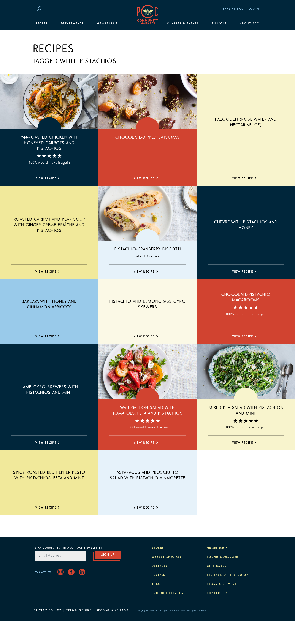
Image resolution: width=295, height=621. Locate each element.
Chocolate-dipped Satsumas (147, 137)
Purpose (219, 23)
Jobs (156, 584)
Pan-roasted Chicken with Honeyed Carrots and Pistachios (49, 143)
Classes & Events (183, 23)
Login (253, 9)
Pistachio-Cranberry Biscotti (147, 249)
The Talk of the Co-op (228, 575)
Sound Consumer (222, 557)
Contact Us (217, 593)
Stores (42, 23)
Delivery (160, 566)
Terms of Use (78, 610)
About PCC (249, 23)
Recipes (158, 575)
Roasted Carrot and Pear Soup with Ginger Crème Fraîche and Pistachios (49, 225)
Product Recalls (167, 593)
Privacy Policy (48, 610)
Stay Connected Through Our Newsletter (69, 548)
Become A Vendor (112, 610)
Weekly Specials (167, 557)
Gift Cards (217, 566)
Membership (107, 23)
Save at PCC (233, 9)
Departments (72, 23)
